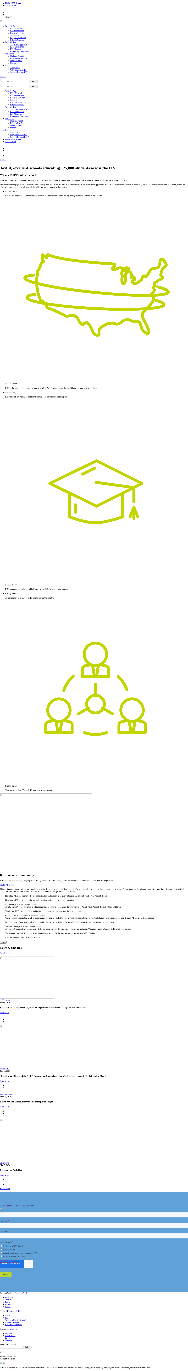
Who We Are (10, 26)
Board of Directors (17, 33)
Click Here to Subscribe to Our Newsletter (17, 1206)
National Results (17, 56)
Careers (8, 65)
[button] (3, 942)
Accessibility (10, 1336)
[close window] (1, 1208)
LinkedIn (9, 1304)
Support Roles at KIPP (19, 72)
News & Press (16, 61)
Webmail (8, 1333)
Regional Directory (18, 37)
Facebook (9, 1297)
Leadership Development (20, 51)
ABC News (5, 1000)
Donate (3, 76)
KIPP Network (16, 28)
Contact (8, 1315)
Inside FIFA (5, 1069)
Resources (13, 1329)
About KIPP (15, 1311)
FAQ (7, 1318)
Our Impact (9, 54)
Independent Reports (18, 58)
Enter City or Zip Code (26, 1344)
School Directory (17, 40)
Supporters (14, 35)
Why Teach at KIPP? (18, 70)
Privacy (8, 1338)
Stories (13, 63)
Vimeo (7, 1307)
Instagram (9, 1302)
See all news (5, 953)
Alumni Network (12, 1322)
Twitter (8, 1300)
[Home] (1, 22)
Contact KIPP (10, 5)
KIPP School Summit (13, 1324)
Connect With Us (21, 1293)
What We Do (10, 42)
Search (2, 81)
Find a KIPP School (13, 3)
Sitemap (8, 1340)
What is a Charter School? (15, 1320)
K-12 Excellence (17, 47)
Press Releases (6, 1094)
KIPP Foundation (17, 31)
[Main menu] (1, 79)
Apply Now (15, 67)
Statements (4, 1163)
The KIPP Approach (18, 44)
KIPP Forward (16, 49)
